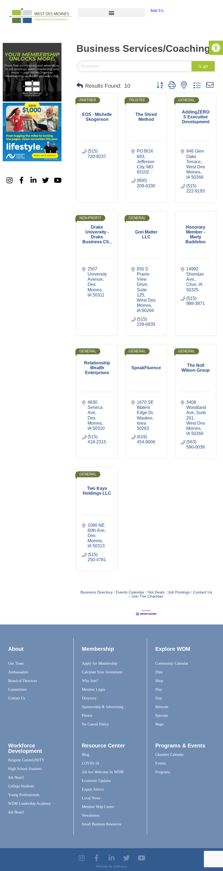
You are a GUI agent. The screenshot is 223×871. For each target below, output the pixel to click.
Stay (158, 698)
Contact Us (202, 592)
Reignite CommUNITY (26, 760)
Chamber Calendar (169, 755)
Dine (159, 672)
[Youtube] (57, 180)
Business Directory (96, 592)
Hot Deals (156, 592)
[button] (111, 12)
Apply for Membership (99, 663)
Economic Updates (96, 781)
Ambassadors (18, 672)
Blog (85, 755)
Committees (17, 689)
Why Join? (90, 681)
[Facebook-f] (21, 180)
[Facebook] (96, 857)
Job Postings (179, 592)
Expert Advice (93, 789)
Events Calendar (130, 592)
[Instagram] (9, 180)
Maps (159, 724)
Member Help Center (98, 807)
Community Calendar (171, 663)
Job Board (16, 777)
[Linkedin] (111, 857)
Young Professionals (23, 795)
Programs (162, 772)
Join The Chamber (147, 596)
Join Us (156, 10)
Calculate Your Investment (102, 672)
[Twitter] (45, 180)
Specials (161, 716)
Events (160, 763)
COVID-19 (90, 763)
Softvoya (120, 866)
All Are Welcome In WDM (102, 772)
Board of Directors (22, 681)
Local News (91, 798)
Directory (89, 698)
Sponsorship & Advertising (102, 707)
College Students (21, 786)
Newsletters (91, 815)
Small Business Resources (101, 824)
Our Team (16, 663)
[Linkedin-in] (33, 180)
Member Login (93, 689)
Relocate (161, 707)
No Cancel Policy (95, 724)
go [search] (205, 66)
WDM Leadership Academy (29, 803)
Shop (159, 681)
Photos (87, 716)
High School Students (25, 769)
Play (158, 689)
